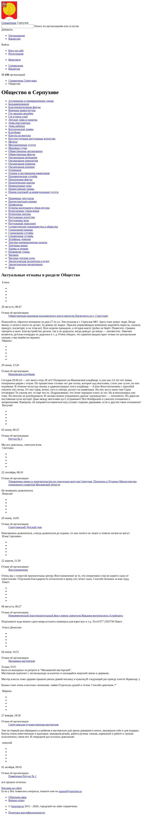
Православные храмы (21, 188)
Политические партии (21, 182)
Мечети (12, 141)
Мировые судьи (17, 148)
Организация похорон (21, 166)
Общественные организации (25, 151)
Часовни (13, 254)
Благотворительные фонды (24, 107)
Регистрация (15, 53)
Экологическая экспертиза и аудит (28, 261)
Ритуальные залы (18, 220)
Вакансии (14, 68)
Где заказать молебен (20, 113)
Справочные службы (20, 236)
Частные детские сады (21, 258)
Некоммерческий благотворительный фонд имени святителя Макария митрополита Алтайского (65, 615)
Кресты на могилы (19, 135)
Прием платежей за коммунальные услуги (33, 192)
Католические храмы (20, 129)
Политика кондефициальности (26, 812)
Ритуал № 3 (15, 438)
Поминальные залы (20, 185)
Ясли (11, 267)
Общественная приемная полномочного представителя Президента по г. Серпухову (58, 315)
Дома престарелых (19, 122)
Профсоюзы (15, 204)
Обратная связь (17, 797)
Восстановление (18, 569)
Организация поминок (21, 163)
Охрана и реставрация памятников (29, 173)
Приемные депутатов (21, 198)
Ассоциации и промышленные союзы (31, 100)
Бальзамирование (18, 104)
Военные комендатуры (22, 110)
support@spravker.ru (70, 791)
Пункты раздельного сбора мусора (29, 207)
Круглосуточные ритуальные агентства (31, 138)
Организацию (16, 35)
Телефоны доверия (19, 239)
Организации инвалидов (23, 160)
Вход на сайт (16, 50)
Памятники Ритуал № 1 (22, 776)
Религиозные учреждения (23, 210)
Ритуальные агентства (21, 217)
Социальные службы (20, 232)
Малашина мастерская (21, 660)
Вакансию (14, 38)
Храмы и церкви (18, 248)
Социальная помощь (20, 229)
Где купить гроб (18, 116)
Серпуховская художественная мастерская (33, 724)
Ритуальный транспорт (22, 223)
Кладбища (14, 132)
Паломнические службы (22, 176)
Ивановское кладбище (21, 374)
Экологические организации (25, 264)
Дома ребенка (16, 126)
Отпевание (14, 170)
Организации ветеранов (22, 157)
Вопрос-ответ (16, 800)
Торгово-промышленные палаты (27, 242)
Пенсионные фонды (20, 179)
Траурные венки (18, 245)
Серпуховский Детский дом (25, 527)
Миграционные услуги (22, 144)
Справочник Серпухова (22, 80)
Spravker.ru (17, 806)
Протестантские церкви (22, 201)
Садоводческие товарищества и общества (33, 226)
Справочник (8, 22)
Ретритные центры (19, 214)
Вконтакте (14, 59)
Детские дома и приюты (22, 119)
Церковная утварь (19, 251)
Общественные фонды (21, 154)
